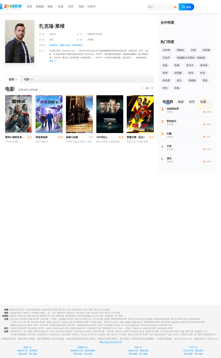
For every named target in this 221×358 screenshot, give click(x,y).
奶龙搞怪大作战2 (112, 325)
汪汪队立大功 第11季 (20, 322)
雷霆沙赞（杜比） (140, 137)
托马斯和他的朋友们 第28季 (62, 325)
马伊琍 (166, 50)
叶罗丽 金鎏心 (96, 322)
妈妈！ (43, 313)
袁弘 (179, 80)
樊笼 (91, 309)
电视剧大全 (83, 347)
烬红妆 (35, 316)
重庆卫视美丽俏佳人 (207, 334)
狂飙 (182, 331)
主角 (52, 331)
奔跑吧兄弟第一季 (188, 334)
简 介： (42, 51)
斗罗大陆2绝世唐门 (158, 334)
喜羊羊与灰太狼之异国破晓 (140, 319)
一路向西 (109, 331)
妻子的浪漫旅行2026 (108, 328)
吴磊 (165, 65)
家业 (86, 309)
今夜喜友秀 (92, 328)
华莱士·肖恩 (85, 141)
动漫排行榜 (133, 350)
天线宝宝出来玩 (111, 322)
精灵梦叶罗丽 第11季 (29, 319)
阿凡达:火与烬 (64, 309)
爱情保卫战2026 (41, 331)
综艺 (71, 6)
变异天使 (189, 331)
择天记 (100, 325)
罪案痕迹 (60, 316)
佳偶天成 (22, 316)
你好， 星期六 (125, 328)
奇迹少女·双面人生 (83, 319)
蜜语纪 (13, 316)
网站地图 (22, 354)
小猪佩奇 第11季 (65, 319)
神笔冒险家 (49, 137)
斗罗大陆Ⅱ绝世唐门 (64, 331)
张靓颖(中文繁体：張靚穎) (191, 57)
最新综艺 (199, 350)
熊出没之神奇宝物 (179, 319)
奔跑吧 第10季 (149, 328)
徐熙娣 (206, 50)
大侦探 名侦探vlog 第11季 (57, 328)
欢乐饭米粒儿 (55, 334)
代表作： (43, 45)
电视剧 (40, 6)
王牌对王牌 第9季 (18, 328)
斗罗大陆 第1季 (167, 331)
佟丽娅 (192, 80)
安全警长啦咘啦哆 (18, 334)
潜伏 (108, 334)
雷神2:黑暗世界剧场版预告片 (18, 137)
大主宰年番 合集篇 (101, 319)
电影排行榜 (22, 350)
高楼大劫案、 (66, 45)
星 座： (80, 39)
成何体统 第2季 (38, 322)
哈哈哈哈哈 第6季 (49, 309)
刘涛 (193, 50)
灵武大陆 (14, 319)
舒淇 (191, 72)
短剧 (81, 6)
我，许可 (52, 313)
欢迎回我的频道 (33, 309)
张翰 (176, 88)
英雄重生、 (54, 45)
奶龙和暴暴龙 (194, 319)
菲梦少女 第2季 (122, 331)
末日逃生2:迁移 (83, 313)
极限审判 (61, 313)
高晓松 (180, 50)
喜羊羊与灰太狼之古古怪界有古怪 (156, 325)
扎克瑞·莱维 (114, 141)
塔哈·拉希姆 (101, 141)
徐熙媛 (178, 72)
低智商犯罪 (77, 309)
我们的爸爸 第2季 (36, 328)
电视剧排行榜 (77, 350)
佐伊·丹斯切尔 (42, 141)
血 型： (42, 39)
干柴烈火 (75, 334)
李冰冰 (189, 65)
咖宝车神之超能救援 (170, 322)
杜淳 (202, 72)
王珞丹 (166, 57)
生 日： (80, 34)
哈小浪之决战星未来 (130, 325)
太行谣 (95, 316)
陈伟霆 (166, 80)
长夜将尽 (26, 313)
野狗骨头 (32, 334)
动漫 (60, 6)
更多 (51, 61)
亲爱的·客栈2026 (78, 328)
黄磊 (205, 80)
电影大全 (27, 347)
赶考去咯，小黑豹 (48, 319)
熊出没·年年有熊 (101, 309)
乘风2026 (137, 328)
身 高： (42, 34)
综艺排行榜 (188, 350)
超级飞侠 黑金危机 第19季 (193, 322)
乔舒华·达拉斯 (11, 141)
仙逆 (170, 334)
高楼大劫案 (79, 137)
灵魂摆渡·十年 (111, 316)
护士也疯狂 (100, 334)
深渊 (29, 316)
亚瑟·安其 (131, 141)
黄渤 (165, 72)
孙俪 (176, 65)
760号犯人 (109, 137)
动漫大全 (138, 347)
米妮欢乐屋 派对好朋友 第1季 (75, 322)
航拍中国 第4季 (17, 309)
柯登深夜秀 (77, 45)
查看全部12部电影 (28, 89)
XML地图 (32, 354)
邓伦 (165, 88)
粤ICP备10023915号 (110, 342)
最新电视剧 (90, 350)
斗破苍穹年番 (98, 331)
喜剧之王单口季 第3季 (138, 334)
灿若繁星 (66, 334)
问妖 (53, 316)
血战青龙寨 (15, 313)
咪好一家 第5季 (41, 325)
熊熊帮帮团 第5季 (152, 322)
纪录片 (92, 6)
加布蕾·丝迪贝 (72, 141)
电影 (50, 6)
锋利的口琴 (44, 316)
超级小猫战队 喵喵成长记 (131, 322)
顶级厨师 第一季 (17, 331)
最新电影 (34, 350)
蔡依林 (204, 65)
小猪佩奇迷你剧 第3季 (86, 325)
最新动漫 (144, 350)
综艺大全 (193, 347)
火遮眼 (29, 331)
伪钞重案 (35, 313)
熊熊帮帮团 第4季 (119, 319)
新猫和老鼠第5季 (162, 319)
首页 (29, 6)
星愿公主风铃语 (53, 322)
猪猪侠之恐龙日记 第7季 (21, 325)
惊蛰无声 (70, 313)
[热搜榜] (175, 7)
